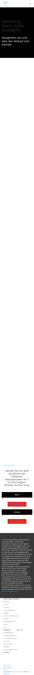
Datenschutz (7, 667)
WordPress (6, 674)
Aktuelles (6, 619)
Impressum (6, 665)
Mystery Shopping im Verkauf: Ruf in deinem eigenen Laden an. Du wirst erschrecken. (16, 117)
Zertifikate (6, 647)
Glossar (5, 624)
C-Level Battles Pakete (10, 638)
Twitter (19, 637)
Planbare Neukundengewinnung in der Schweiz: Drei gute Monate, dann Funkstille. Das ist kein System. (16, 201)
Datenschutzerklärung (9, 591)
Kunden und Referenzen (10, 616)
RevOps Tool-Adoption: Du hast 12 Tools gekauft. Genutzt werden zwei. (16, 282)
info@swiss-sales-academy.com (17, 661)
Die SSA (5, 604)
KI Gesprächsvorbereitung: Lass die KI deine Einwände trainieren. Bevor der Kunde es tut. (17, 158)
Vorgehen (6, 613)
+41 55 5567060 (12, 663)
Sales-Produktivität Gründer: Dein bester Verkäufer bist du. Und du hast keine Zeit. (16, 438)
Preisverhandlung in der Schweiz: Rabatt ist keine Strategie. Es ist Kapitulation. (16, 241)
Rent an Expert (7, 644)
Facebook (20, 632)
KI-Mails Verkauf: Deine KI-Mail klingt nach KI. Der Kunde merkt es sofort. (16, 400)
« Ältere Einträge (8, 465)
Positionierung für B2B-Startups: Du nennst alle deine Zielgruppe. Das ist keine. (17, 320)
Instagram (20, 639)
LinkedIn (19, 641)
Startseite (6, 602)
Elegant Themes (16, 672)
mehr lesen (9, 96)
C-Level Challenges (9, 610)
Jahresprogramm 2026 (10, 650)
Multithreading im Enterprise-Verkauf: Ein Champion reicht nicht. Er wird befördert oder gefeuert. (16, 361)
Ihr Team (6, 607)
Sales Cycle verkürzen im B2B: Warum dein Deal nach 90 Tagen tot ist (16, 77)
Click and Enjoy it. (17, 504)
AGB (4, 669)
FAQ (4, 627)
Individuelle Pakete (9, 635)
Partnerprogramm (8, 621)
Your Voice (6, 641)
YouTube (19, 635)
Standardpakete (8, 632)
